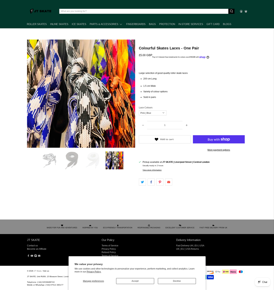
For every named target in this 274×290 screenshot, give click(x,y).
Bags (152, 24)
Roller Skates (37, 24)
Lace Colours (145, 107)
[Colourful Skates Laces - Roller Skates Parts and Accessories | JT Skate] (81, 94)
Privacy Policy (109, 249)
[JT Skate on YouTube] (32, 256)
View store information (152, 170)
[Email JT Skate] (39, 256)
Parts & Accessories (104, 24)
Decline (177, 281)
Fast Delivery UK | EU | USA (190, 245)
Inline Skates (59, 24)
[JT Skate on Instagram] (35, 256)
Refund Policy (109, 252)
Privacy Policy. (94, 271)
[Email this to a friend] (168, 182)
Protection (167, 24)
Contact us (32, 245)
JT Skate (38, 271)
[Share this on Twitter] (142, 182)
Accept (135, 281)
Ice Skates (79, 24)
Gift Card (213, 24)
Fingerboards (136, 24)
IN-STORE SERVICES (190, 24)
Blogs (227, 24)
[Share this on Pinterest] (159, 182)
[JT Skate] (41, 11)
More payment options (218, 150)
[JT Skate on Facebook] (28, 256)
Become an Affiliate (36, 249)
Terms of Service (110, 245)
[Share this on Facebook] (151, 182)
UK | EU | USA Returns (187, 249)
